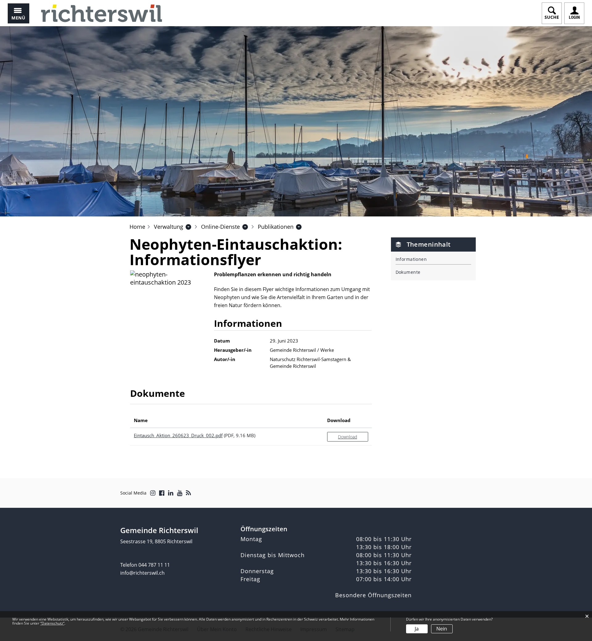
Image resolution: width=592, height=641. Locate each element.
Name (141, 420)
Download (339, 420)
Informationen (411, 259)
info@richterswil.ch (142, 572)
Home (137, 226)
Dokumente (408, 272)
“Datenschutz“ (52, 623)
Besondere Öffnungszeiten (373, 595)
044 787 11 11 (154, 564)
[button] (168, 226)
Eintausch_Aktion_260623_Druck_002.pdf (178, 435)
